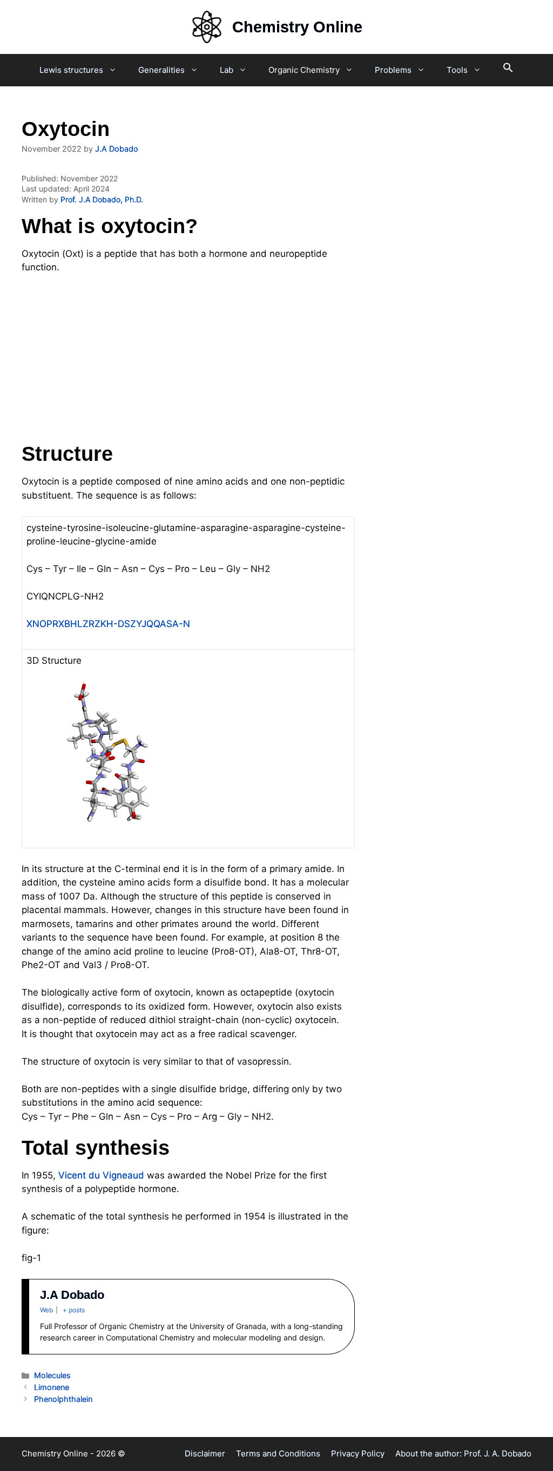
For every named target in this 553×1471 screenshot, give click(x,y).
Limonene (51, 1387)
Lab (226, 70)
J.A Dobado (72, 1295)
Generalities (161, 70)
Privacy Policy (358, 1453)
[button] (508, 70)
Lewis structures (71, 70)
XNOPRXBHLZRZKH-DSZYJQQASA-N (108, 623)
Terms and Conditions (278, 1453)
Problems (393, 70)
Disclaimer (205, 1453)
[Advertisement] (188, 363)
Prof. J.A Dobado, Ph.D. (101, 199)
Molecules (52, 1375)
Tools (457, 70)
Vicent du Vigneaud (101, 1175)
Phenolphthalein (63, 1399)
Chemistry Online (297, 27)
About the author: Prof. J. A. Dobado (463, 1453)
